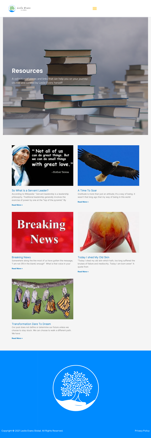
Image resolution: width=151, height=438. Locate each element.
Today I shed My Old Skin (93, 257)
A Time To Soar (87, 190)
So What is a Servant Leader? (30, 190)
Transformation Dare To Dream (31, 323)
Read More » (17, 205)
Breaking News (21, 257)
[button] (94, 8)
